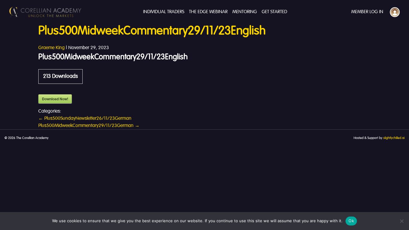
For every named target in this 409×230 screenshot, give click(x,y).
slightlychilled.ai (394, 138)
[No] (402, 221)
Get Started (274, 12)
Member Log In (367, 12)
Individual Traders (163, 12)
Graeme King (51, 48)
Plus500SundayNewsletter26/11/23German (84, 118)
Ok (351, 220)
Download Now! (55, 99)
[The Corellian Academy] (45, 12)
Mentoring (244, 12)
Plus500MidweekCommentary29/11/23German (89, 125)
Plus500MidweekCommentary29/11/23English (152, 31)
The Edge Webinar (208, 12)
